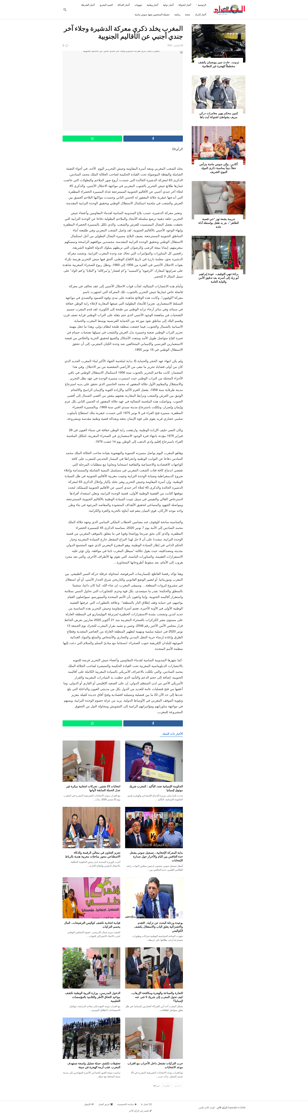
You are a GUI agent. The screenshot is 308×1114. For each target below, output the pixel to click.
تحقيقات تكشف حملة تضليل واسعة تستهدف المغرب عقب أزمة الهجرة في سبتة (93, 1065)
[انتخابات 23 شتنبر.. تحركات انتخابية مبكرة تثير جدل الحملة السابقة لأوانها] (91, 761)
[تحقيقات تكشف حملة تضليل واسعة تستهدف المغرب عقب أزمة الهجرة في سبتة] (91, 1038)
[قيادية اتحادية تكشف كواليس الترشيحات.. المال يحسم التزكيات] (91, 897)
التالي (167, 1085)
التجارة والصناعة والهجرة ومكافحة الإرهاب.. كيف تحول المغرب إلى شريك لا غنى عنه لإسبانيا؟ (157, 997)
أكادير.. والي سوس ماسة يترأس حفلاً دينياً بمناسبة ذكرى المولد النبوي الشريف (218, 168)
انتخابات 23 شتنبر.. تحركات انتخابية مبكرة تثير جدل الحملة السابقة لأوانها (93, 788)
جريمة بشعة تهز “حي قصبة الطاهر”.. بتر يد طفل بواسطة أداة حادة (218, 223)
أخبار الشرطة (218, 266)
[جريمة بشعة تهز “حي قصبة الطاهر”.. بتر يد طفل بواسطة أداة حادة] (218, 200)
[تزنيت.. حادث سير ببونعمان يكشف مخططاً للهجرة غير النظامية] (218, 43)
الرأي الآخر (222, 1107)
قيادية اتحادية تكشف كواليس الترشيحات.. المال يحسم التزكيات (92, 925)
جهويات (218, 157)
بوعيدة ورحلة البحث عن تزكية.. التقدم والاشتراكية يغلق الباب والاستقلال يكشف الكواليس (158, 927)
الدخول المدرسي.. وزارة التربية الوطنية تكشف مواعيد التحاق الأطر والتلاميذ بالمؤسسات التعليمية (92, 997)
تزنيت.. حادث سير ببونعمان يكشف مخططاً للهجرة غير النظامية (218, 64)
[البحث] (65, 9)
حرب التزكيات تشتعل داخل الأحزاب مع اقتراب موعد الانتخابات (155, 1065)
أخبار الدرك (218, 55)
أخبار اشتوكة (218, 106)
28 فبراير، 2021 (175, 45)
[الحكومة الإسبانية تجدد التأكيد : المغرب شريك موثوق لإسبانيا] (154, 761)
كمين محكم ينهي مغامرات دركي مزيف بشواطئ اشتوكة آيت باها (218, 115)
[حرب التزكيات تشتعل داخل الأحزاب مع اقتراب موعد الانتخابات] (154, 1038)
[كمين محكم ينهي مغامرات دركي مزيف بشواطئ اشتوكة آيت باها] (218, 94)
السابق (177, 1085)
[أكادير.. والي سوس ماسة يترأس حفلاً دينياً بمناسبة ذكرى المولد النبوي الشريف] (218, 145)
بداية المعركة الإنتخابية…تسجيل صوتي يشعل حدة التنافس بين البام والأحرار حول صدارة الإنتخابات (156, 856)
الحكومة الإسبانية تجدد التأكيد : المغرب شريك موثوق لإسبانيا (156, 788)
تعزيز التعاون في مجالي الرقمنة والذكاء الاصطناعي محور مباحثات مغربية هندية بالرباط (92, 854)
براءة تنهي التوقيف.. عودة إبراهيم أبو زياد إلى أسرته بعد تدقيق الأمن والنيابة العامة (218, 278)
